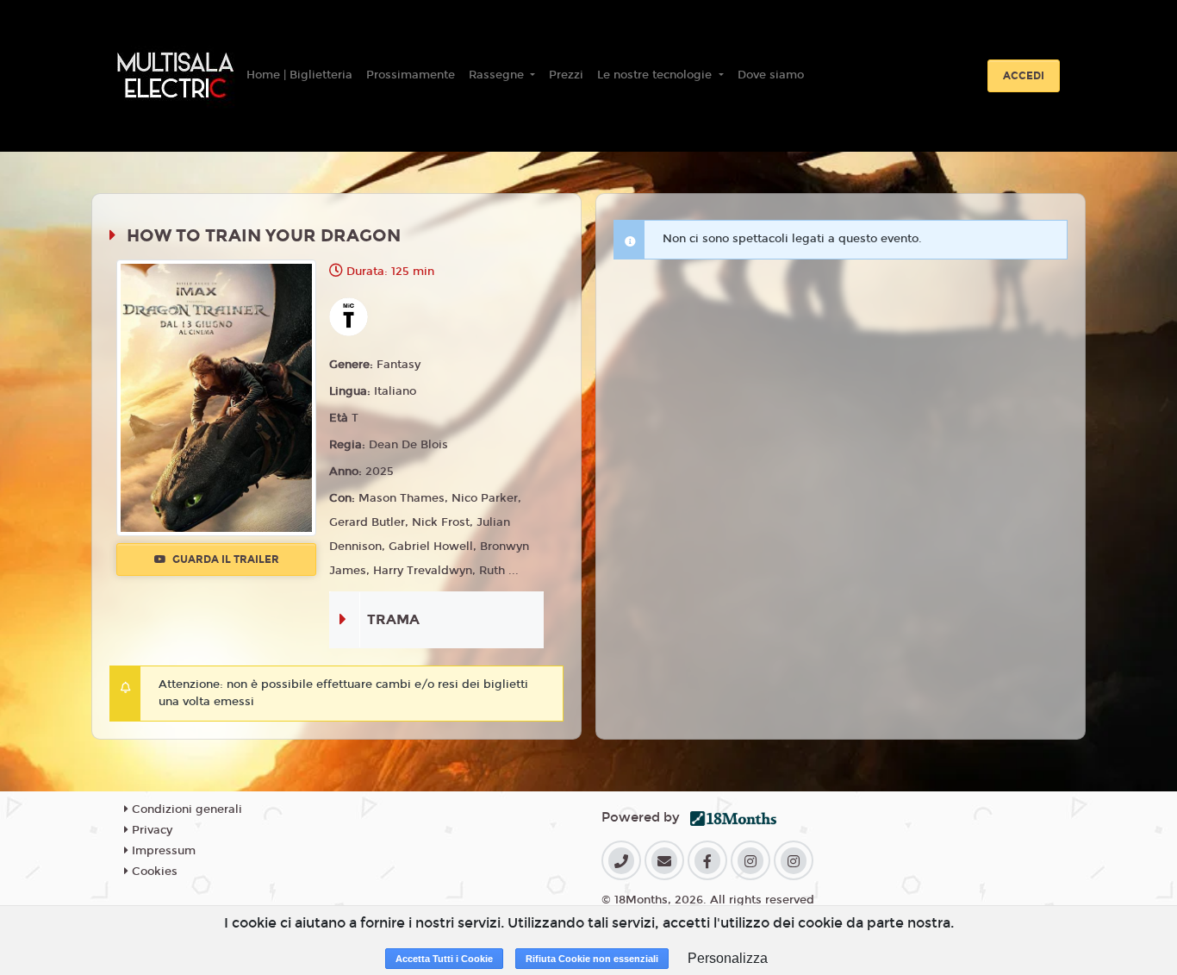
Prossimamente (410, 75)
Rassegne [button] (498, 75)
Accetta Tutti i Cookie (444, 958)
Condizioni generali (185, 809)
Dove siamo (771, 75)
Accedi (1023, 76)
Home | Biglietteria (299, 75)
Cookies (152, 871)
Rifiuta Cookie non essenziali (592, 958)
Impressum (162, 851)
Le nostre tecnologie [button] (656, 75)
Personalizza (728, 958)
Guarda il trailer (224, 559)
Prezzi (566, 75)
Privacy (150, 830)
